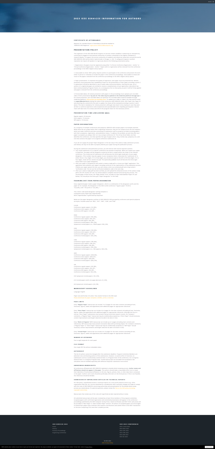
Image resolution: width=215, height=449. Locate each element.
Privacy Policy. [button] (88, 446)
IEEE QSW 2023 (124, 434)
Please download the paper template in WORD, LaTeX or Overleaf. (94, 297)
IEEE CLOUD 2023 (125, 426)
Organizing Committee (59, 432)
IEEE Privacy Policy (107, 442)
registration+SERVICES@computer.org (101, 45)
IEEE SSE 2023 (124, 436)
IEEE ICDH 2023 (124, 430)
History (54, 428)
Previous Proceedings (58, 430)
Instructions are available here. (96, 99)
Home (54, 426)
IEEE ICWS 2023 (124, 432)
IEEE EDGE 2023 (124, 428)
